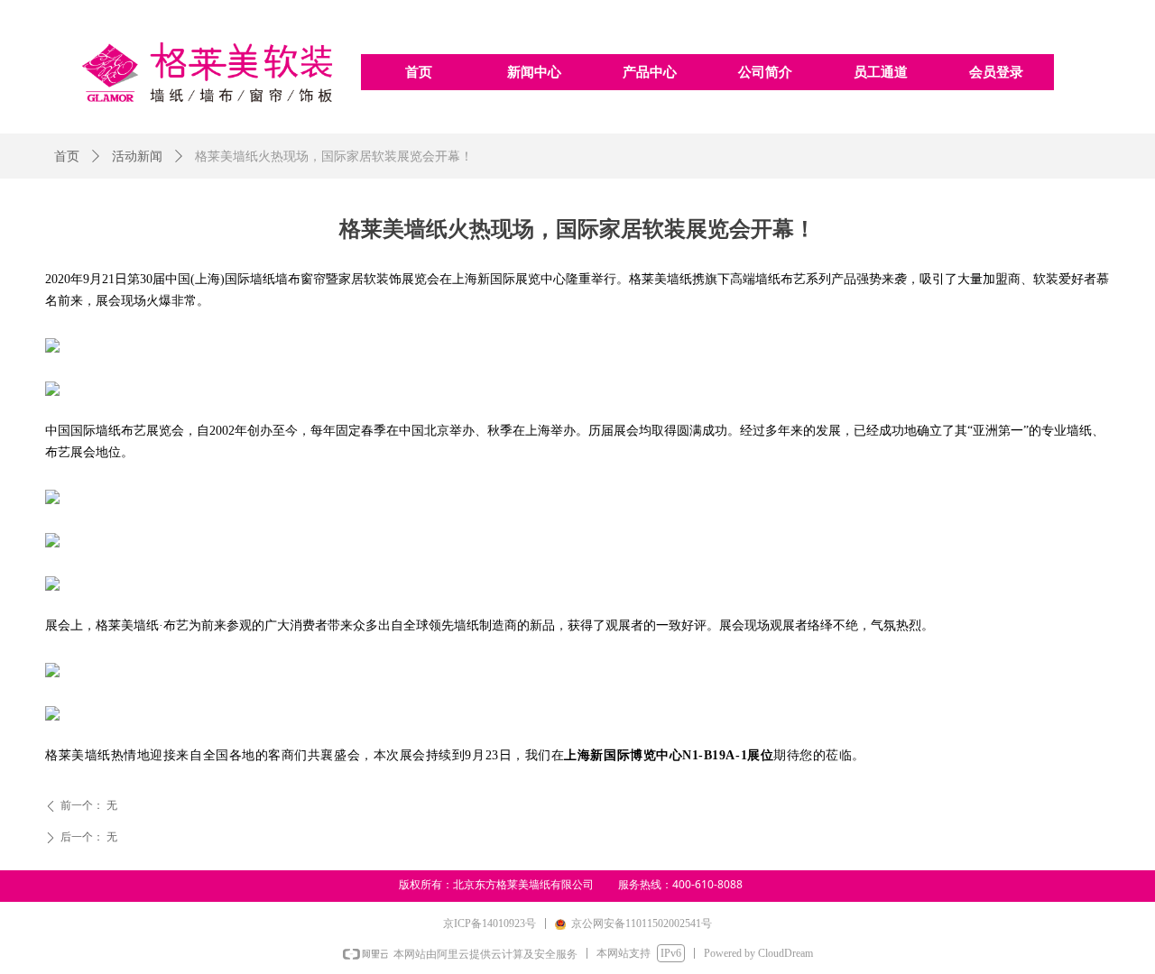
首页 (66, 156)
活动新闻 (137, 156)
